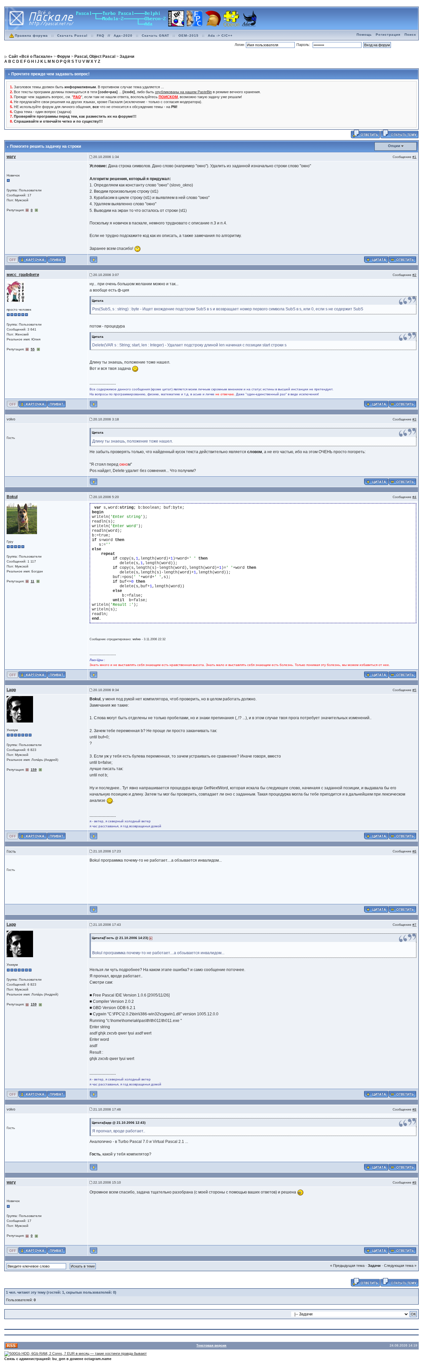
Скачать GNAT (155, 35)
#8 (414, 1109)
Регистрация (388, 34)
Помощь (364, 34)
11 (32, 581)
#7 (414, 924)
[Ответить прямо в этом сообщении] (402, 259)
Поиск (410, 34)
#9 (414, 1182)
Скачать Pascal (72, 35)
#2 (414, 275)
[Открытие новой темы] (399, 134)
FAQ (100, 35)
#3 (414, 419)
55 (33, 349)
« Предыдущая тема (347, 1266)
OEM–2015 (188, 35)
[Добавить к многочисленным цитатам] (376, 259)
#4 (414, 497)
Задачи (374, 1266)
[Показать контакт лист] (32, 259)
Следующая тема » (400, 1266)
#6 (414, 851)
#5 (414, 690)
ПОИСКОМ (168, 97)
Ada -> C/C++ (220, 35)
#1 (414, 157)
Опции (394, 146)
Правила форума (31, 35)
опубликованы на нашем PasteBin (183, 92)
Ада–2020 (123, 35)
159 (34, 769)
